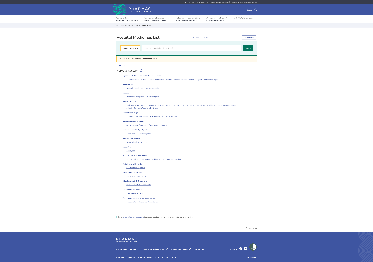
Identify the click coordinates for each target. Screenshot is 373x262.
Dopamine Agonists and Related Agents (203, 80)
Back (121, 65)
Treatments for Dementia (133, 190)
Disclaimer (131, 257)
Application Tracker (179, 249)
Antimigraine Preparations (133, 121)
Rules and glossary (200, 37)
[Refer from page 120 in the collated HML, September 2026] (141, 71)
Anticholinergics (180, 80)
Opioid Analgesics (152, 97)
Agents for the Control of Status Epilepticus (143, 117)
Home (187, 2)
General (144, 142)
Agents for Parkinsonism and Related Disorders (142, 76)
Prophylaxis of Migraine (158, 125)
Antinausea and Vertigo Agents (135, 130)
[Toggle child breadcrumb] (124, 65)
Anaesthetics (128, 84)
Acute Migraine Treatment (136, 125)
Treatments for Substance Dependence (139, 198)
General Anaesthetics (134, 88)
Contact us (199, 249)
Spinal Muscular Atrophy (132, 172)
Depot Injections (132, 142)
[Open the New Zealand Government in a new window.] (252, 257)
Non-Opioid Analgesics (135, 97)
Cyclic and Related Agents (136, 105)
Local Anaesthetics (152, 88)
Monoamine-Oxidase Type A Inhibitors (201, 105)
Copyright (120, 257)
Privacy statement (145, 257)
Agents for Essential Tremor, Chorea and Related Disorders (149, 80)
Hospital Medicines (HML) (219, 2)
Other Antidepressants (227, 105)
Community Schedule (200, 2)
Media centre (171, 257)
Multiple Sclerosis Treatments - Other (166, 159)
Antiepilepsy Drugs (130, 113)
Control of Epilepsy (169, 117)
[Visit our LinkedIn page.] (245, 248)
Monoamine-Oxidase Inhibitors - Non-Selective (167, 105)
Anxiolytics (127, 147)
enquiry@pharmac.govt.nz (133, 217)
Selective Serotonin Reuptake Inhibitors (142, 108)
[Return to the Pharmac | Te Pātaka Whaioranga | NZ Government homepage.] (131, 9)
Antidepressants (129, 101)
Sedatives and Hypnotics (133, 164)
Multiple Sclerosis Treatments (135, 155)
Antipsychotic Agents (131, 138)
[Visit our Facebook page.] (240, 248)
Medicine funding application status (244, 2)
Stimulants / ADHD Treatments (135, 181)
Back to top (252, 228)
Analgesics (127, 93)
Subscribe (159, 257)
